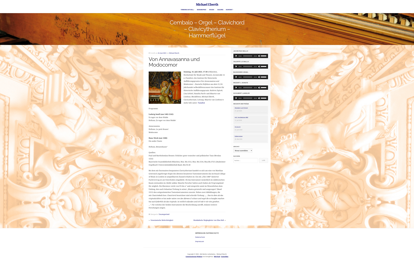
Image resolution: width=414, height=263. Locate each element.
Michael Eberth (207, 4)
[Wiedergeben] (236, 56)
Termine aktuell (187, 10)
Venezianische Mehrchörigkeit (162, 220)
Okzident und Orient (241, 108)
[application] (250, 56)
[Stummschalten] (259, 56)
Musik (211, 10)
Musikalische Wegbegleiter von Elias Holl (208, 220)
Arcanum (238, 127)
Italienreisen (239, 136)
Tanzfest (201, 103)
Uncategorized (164, 214)
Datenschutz (200, 237)
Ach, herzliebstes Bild (241, 117)
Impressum (199, 241)
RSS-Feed (217, 257)
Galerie (220, 10)
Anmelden (224, 257)
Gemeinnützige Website (194, 257)
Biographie (201, 10)
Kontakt (229, 10)
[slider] (264, 56)
